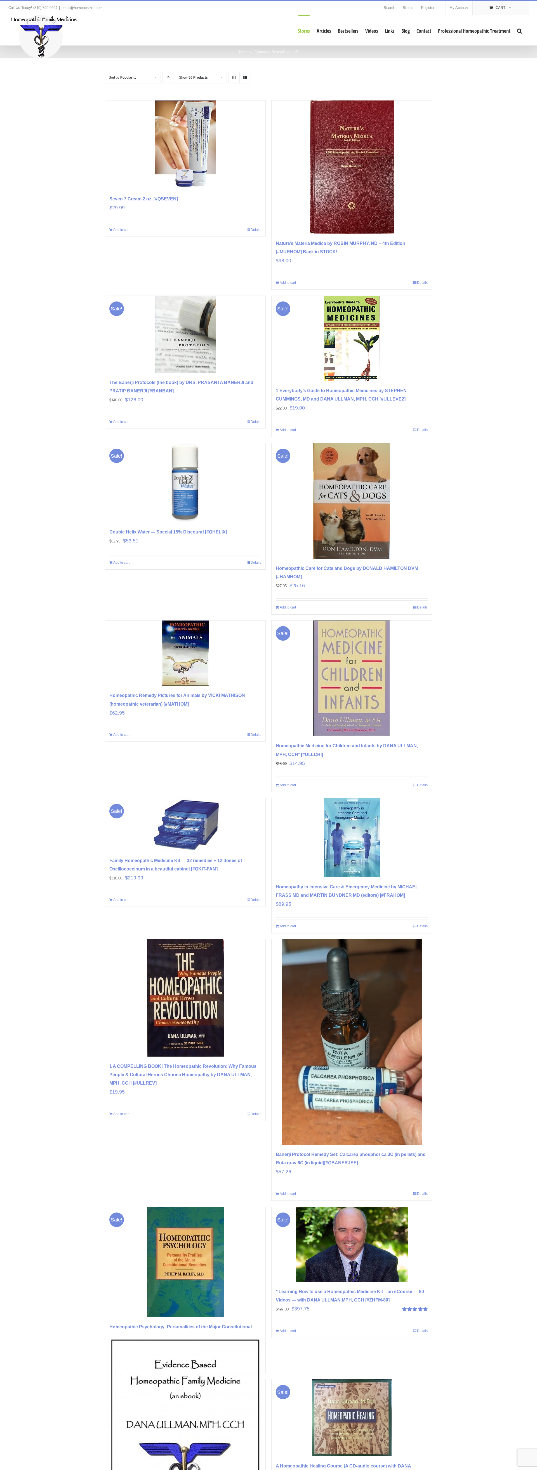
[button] (519, 30)
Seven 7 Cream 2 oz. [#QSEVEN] (143, 198)
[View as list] (245, 77)
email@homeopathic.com (82, 8)
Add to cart (121, 230)
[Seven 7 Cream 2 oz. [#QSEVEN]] (185, 144)
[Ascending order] (167, 77)
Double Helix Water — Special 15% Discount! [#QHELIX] (168, 532)
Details (256, 230)
